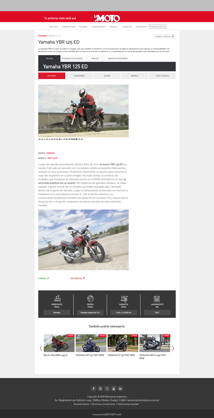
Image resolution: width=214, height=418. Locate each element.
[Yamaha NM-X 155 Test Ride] (123, 343)
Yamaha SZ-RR (147, 355)
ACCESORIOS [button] (141, 26)
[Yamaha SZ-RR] (154, 343)
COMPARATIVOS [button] (68, 26)
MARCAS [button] (113, 26)
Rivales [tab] (95, 58)
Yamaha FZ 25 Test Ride (89, 355)
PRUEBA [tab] (49, 58)
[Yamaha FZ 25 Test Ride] (91, 343)
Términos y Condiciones (103, 404)
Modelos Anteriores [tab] (118, 58)
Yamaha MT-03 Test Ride (58, 355)
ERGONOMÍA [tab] (79, 75)
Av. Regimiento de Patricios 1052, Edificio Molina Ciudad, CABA (90, 400)
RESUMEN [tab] (51, 75)
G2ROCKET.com (112, 414)
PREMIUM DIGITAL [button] (158, 26)
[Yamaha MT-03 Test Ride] (59, 343)
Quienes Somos (81, 404)
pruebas (71, 335)
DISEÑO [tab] (107, 75)
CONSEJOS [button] (127, 26)
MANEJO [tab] (134, 75)
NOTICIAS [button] (54, 26)
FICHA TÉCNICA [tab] (162, 75)
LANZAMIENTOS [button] (98, 26)
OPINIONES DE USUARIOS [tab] (72, 58)
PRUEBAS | (43, 36)
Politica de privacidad (128, 404)
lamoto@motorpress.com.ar (143, 400)
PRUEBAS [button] (83, 26)
